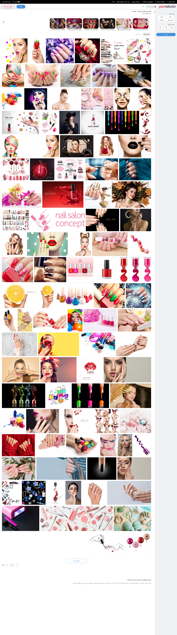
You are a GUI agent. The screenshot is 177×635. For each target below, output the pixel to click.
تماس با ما (15, 2)
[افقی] (171, 27)
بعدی (7, 565)
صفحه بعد (76, 561)
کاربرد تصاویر (172, 2)
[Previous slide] (148, 21)
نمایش (166, 34)
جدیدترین (138, 34)
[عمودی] (166, 27)
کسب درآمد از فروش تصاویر (123, 2)
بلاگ (113, 2)
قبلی (16, 565)
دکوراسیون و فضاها (148, 2)
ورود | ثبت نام (8, 7)
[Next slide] (3, 21)
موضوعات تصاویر (161, 2)
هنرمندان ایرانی (135, 2)
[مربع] (160, 27)
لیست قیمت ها (6, 2)
